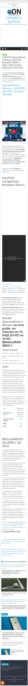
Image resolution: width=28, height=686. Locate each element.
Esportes (4, 54)
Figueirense (5, 524)
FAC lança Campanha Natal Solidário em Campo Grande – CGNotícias (17, 651)
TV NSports (10, 163)
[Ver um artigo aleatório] (25, 48)
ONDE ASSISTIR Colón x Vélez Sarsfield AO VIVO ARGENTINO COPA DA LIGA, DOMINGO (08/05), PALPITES (14, 572)
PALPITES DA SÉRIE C (7, 284)
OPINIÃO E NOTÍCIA (14, 20)
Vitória (5, 522)
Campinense (6, 527)
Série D (7, 506)
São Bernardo (8, 287)
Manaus (20, 525)
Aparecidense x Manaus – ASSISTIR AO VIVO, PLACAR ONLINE (13, 89)
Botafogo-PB (18, 287)
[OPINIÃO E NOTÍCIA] (2, 48)
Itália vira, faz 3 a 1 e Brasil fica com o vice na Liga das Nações (14, 593)
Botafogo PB (6, 525)
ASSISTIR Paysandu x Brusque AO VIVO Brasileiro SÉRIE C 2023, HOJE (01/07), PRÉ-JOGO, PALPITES (13, 541)
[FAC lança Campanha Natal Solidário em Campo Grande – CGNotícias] (5, 649)
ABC (19, 524)
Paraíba (9, 529)
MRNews (7, 670)
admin (12, 639)
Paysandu (13, 290)
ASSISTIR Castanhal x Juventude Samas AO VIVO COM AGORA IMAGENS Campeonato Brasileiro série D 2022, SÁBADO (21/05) (14, 607)
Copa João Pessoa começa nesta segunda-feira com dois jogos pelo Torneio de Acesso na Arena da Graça (13, 635)
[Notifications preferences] (2, 683)
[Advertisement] (14, 37)
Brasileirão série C (13, 74)
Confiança (13, 288)
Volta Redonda (13, 525)
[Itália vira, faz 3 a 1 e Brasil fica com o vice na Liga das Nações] (14, 579)
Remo (10, 524)
